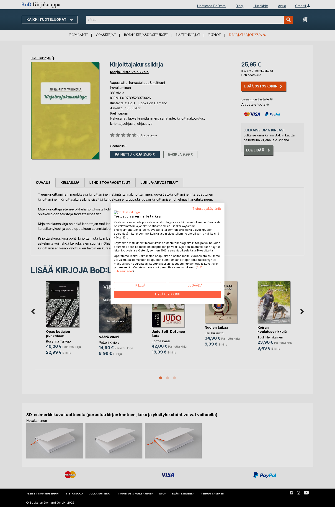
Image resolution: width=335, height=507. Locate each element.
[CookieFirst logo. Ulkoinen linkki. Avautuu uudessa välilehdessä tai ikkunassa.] (127, 212)
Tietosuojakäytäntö (206, 208)
